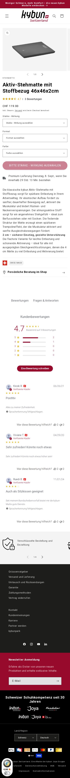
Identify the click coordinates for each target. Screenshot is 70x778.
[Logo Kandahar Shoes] (53, 708)
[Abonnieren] (57, 681)
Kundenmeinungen (19, 615)
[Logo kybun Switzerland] (15, 708)
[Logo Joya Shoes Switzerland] (33, 708)
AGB (52, 766)
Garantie (13, 587)
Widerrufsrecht (14, 766)
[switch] (7, 773)
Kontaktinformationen (44, 771)
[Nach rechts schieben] (42, 74)
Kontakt (13, 610)
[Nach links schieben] (27, 74)
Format (6, 131)
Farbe (5, 146)
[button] (7, 16)
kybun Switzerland (21, 761)
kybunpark (14, 631)
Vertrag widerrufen (19, 597)
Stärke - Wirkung (11, 116)
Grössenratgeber (18, 571)
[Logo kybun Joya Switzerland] (35, 717)
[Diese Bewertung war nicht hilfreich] (61, 424)
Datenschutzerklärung (36, 766)
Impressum (24, 771)
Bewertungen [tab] (20, 300)
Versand (18, 110)
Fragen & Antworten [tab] (46, 300)
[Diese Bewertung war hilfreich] (55, 424)
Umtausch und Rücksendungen (26, 582)
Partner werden (17, 625)
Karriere (13, 620)
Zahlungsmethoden (20, 592)
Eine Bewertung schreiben (35, 368)
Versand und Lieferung (22, 576)
